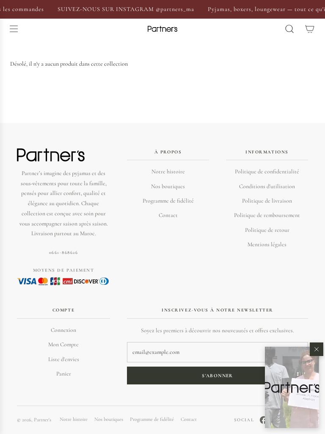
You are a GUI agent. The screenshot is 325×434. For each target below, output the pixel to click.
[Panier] (310, 29)
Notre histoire (168, 171)
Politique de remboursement (267, 215)
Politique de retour (267, 230)
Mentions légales (267, 244)
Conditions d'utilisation (267, 186)
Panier (63, 373)
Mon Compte (63, 344)
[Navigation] (13, 29)
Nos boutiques (168, 186)
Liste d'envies (63, 359)
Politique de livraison (267, 200)
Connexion (63, 330)
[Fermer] (316, 349)
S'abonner (217, 375)
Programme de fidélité (168, 200)
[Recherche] (289, 29)
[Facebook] (263, 420)
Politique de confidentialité (267, 171)
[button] (292, 387)
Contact (168, 215)
